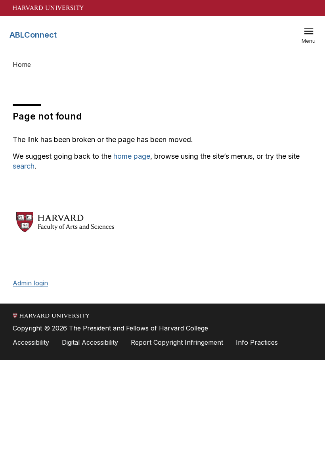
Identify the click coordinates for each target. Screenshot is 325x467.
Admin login (30, 283)
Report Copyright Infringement (177, 342)
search (23, 166)
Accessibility (31, 342)
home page (131, 156)
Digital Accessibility (90, 342)
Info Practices (257, 342)
